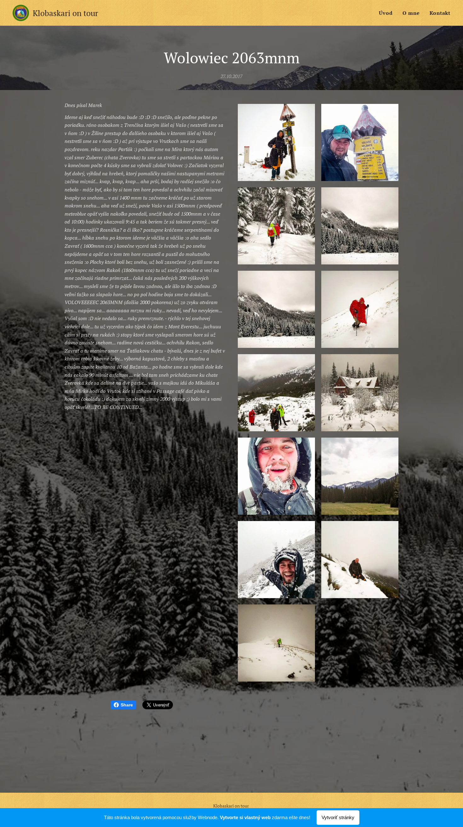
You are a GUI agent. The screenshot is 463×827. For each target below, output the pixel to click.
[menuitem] (387, 13)
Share (127, 704)
